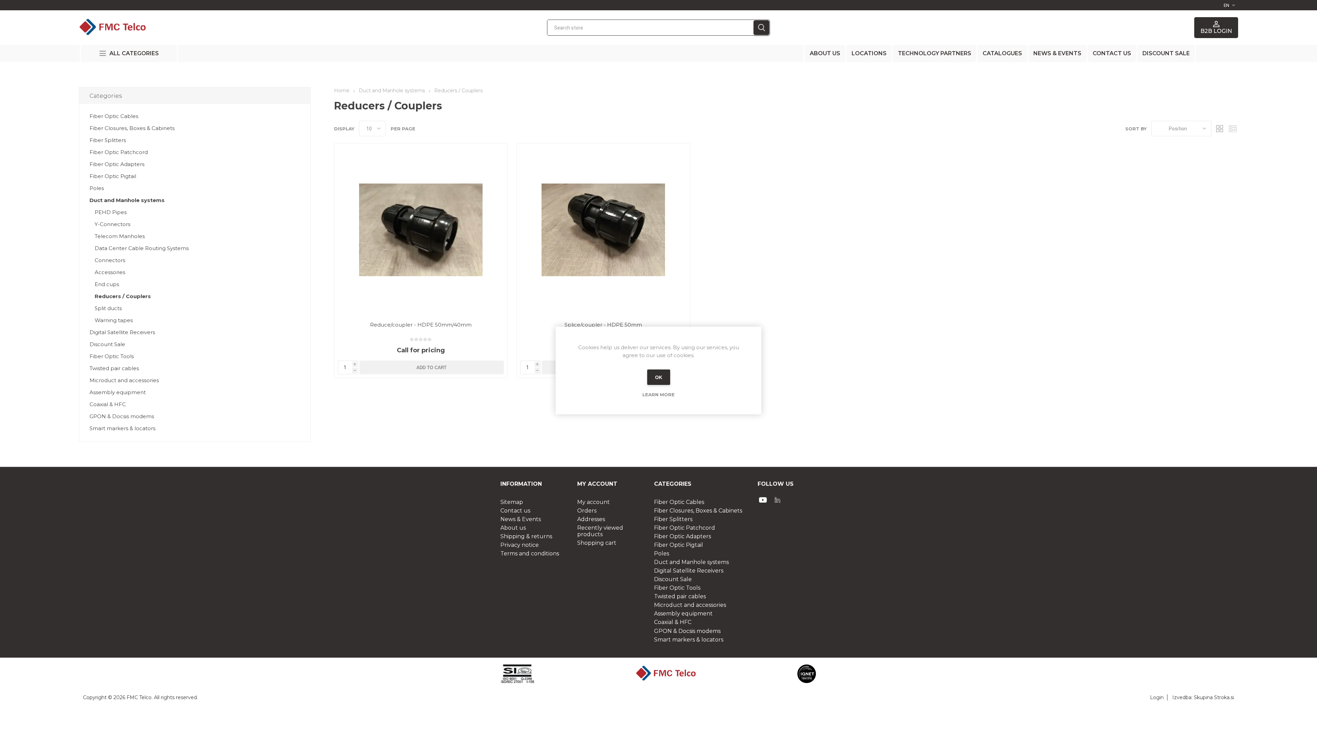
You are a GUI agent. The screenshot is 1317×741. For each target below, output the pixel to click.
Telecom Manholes (120, 236)
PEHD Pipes (111, 212)
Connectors (110, 260)
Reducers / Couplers (123, 296)
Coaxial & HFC (108, 404)
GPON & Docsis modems (122, 416)
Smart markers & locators (122, 428)
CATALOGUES (1002, 53)
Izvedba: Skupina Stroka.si (1203, 697)
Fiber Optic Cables (114, 116)
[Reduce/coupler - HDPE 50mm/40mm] (420, 229)
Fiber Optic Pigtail (113, 176)
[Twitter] (777, 499)
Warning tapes (114, 320)
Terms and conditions (529, 553)
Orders (586, 510)
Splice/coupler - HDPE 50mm (603, 324)
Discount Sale (107, 344)
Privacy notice (519, 545)
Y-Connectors (112, 224)
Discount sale (1166, 53)
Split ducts (108, 308)
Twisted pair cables (114, 368)
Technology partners (934, 53)
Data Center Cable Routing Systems (142, 248)
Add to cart (431, 367)
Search (761, 27)
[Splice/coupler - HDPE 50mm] (603, 229)
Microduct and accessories (124, 380)
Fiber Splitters (108, 140)
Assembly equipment (118, 392)
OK (658, 377)
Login (1157, 697)
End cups (107, 284)
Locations (869, 53)
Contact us (1112, 53)
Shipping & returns (526, 536)
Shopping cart (596, 543)
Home (341, 90)
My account (593, 502)
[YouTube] (763, 499)
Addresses (591, 519)
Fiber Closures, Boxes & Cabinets (132, 128)
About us (825, 53)
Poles (97, 188)
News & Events (1057, 53)
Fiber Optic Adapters (117, 164)
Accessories (110, 272)
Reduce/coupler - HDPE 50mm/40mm (421, 324)
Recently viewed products (600, 531)
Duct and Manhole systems (127, 200)
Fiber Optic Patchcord (119, 152)
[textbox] (650, 27)
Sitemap (511, 502)
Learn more (658, 394)
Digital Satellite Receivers (122, 332)
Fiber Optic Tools (112, 356)
